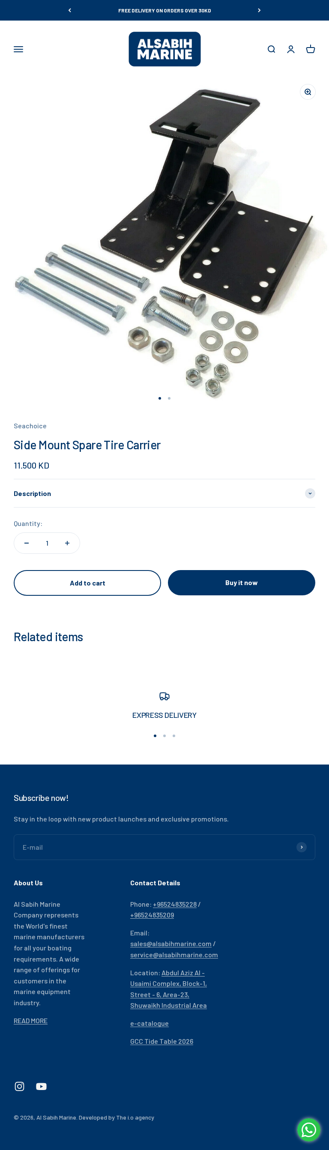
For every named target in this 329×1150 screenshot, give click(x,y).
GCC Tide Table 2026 (161, 1041)
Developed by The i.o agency (116, 1117)
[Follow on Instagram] (19, 1086)
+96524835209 (152, 915)
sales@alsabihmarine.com (171, 943)
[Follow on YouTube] (41, 1086)
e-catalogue (149, 1023)
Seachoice (30, 425)
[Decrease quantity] (26, 543)
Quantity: (28, 523)
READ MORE (31, 1020)
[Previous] (69, 10)
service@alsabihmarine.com (174, 954)
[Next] (259, 10)
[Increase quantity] (67, 543)
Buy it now (241, 582)
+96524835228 (175, 904)
